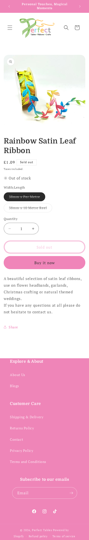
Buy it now (44, 262)
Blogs (14, 385)
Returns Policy (22, 428)
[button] (9, 27)
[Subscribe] (71, 493)
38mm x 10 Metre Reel (30, 208)
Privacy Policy (21, 450)
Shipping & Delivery (26, 417)
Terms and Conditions (28, 461)
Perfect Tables (42, 530)
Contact (16, 439)
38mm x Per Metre (27, 197)
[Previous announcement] (9, 6)
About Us (17, 374)
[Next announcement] (79, 6)
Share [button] (13, 327)
